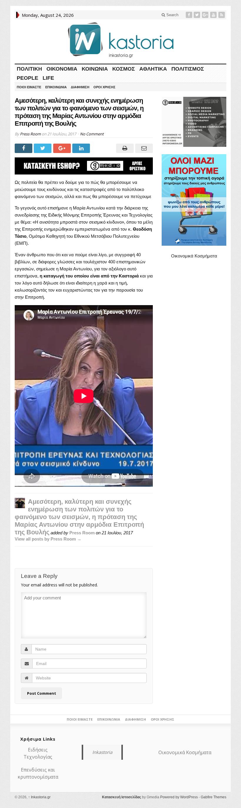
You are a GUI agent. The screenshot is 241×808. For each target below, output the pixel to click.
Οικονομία (61, 69)
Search (171, 15)
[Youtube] (214, 14)
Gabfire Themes (213, 797)
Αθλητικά (153, 69)
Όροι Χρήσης (104, 87)
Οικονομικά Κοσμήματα (194, 255)
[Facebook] (189, 14)
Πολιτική (29, 69)
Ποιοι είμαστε (29, 87)
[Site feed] (222, 14)
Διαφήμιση (80, 87)
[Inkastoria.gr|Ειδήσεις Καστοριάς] (120, 40)
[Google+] (206, 14)
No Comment (92, 134)
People (27, 78)
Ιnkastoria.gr (39, 797)
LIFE (48, 78)
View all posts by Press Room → (48, 538)
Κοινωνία (95, 69)
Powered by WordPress (179, 797)
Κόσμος (123, 69)
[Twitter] (197, 14)
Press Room (30, 134)
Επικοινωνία (56, 87)
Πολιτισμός (187, 69)
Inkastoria (102, 752)
